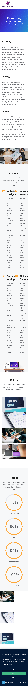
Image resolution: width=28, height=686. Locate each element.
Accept (14, 673)
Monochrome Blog (7, 596)
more (14, 677)
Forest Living (7, 617)
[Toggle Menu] (24, 4)
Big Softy (7, 638)
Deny (14, 669)
